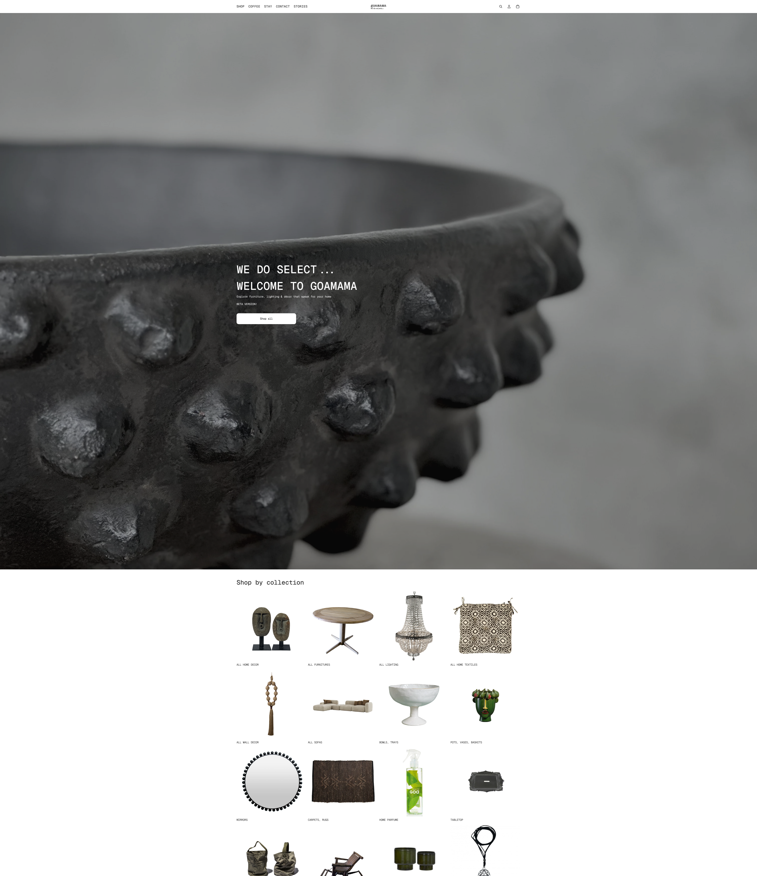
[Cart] (517, 6)
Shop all (266, 318)
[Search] (500, 6)
